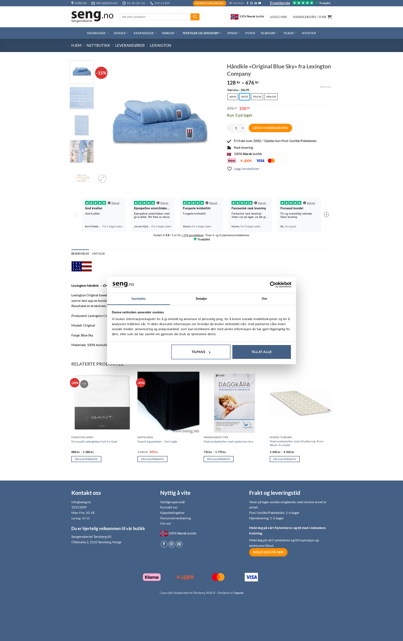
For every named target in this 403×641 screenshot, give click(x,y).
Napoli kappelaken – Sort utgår (157, 441)
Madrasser (96, 33)
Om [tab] (264, 298)
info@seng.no (81, 502)
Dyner (232, 33)
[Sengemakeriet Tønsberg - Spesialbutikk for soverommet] (92, 17)
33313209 (78, 507)
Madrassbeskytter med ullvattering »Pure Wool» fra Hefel (296, 443)
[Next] (213, 122)
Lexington (160, 45)
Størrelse (232, 90)
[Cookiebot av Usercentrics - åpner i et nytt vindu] (273, 284)
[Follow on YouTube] (259, 3)
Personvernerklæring (175, 518)
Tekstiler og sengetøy (200, 33)
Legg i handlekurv (270, 128)
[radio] (233, 97)
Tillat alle (261, 352)
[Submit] (195, 17)
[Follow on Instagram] (251, 3)
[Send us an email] (255, 3)
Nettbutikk (98, 45)
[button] (278, 17)
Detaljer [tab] (201, 298)
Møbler (168, 33)
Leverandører (130, 45)
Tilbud (288, 33)
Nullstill (326, 86)
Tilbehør (267, 33)
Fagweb (238, 592)
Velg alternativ (86, 459)
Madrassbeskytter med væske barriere (228, 441)
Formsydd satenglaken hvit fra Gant (94, 441)
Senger (120, 33)
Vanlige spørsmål (172, 502)
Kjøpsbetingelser (172, 513)
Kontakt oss (169, 507)
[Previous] (105, 122)
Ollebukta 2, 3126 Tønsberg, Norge (96, 542)
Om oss (165, 523)
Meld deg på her (268, 552)
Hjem (76, 45)
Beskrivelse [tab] (80, 253)
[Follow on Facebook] (247, 3)
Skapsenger (143, 33)
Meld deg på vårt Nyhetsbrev (271, 528)
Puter (250, 33)
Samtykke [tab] (138, 298)
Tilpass (198, 352)
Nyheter (309, 33)
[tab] (98, 253)
